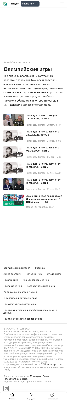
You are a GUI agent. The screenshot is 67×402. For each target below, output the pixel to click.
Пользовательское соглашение (19, 303)
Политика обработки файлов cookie (22, 318)
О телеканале (54, 273)
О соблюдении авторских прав (20, 297)
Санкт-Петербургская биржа (26, 377)
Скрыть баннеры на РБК (36, 279)
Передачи (31, 398)
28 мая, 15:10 (54, 124)
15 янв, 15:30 (54, 172)
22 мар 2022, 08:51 (44, 206)
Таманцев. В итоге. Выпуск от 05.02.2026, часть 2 (43, 149)
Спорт (29, 206)
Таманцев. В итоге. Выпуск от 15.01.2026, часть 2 (43, 165)
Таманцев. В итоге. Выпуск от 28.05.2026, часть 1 (43, 117)
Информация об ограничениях (20, 291)
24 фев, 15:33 (54, 140)
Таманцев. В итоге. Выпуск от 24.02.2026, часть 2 (43, 133)
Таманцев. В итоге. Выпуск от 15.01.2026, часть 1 (43, 181)
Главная (12, 398)
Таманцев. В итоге (35, 124)
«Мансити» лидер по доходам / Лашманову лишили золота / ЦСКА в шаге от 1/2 (44, 199)
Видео (14, 4)
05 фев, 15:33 (54, 156)
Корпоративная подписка (41, 285)
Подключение (10, 279)
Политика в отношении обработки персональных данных (30, 311)
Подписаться (52, 398)
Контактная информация (16, 267)
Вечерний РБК (34, 273)
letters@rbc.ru (54, 364)
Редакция (40, 267)
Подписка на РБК (12, 285)
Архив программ (12, 273)
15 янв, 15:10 (53, 188)
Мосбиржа (35, 375)
